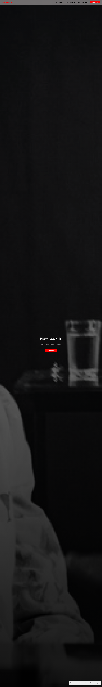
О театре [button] (66, 2)
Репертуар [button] (61, 2)
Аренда (78, 2)
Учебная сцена (72, 2)
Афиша (56, 2)
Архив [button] (82, 2)
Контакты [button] (87, 2)
